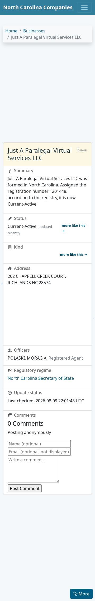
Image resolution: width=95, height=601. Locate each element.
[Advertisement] (47, 94)
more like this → (73, 228)
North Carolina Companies (38, 7)
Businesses (34, 31)
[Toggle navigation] (84, 7)
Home (11, 31)
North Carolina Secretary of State (41, 378)
